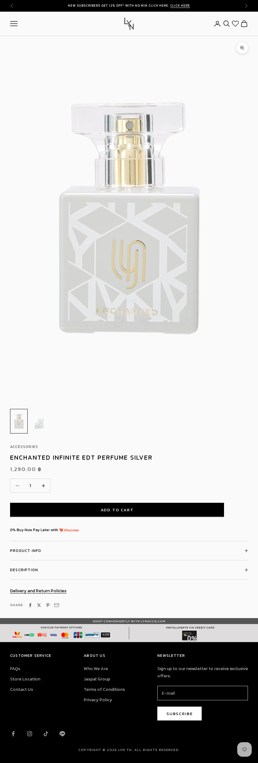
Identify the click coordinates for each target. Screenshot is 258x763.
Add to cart (117, 510)
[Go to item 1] (19, 421)
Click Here (180, 5)
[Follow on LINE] (62, 734)
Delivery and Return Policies (38, 591)
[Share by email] (56, 605)
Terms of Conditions (104, 689)
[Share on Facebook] (30, 605)
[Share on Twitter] (39, 605)
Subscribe (179, 714)
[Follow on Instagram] (29, 734)
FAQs (15, 668)
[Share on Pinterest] (47, 605)
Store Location (25, 679)
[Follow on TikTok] (46, 734)
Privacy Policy (98, 700)
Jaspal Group (97, 679)
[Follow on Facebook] (13, 734)
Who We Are (96, 668)
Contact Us (21, 689)
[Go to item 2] (39, 421)
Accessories (24, 447)
